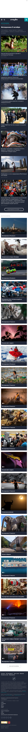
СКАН (2, 712)
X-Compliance (3, 703)
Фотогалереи (5, 23)
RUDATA (2, 713)
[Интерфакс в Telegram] (4, 717)
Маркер (2, 706)
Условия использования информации (8, 725)
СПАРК (2, 702)
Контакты (3, 673)
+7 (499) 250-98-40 (8, 695)
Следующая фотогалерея (13, 209)
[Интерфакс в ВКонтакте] (6, 717)
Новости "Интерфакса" (5, 710)
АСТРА (2, 707)
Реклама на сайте (4, 674)
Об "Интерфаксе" (9, 673)
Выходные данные (5, 726)
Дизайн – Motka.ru (4, 727)
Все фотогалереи (14, 666)
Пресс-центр (16, 673)
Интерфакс (14, 20)
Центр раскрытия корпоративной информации (9, 714)
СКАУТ (2, 704)
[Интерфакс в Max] (11, 717)
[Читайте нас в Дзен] (2, 717)
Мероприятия (12, 674)
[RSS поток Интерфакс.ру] (8, 717)
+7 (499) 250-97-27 (17, 695)
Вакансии (22, 673)
